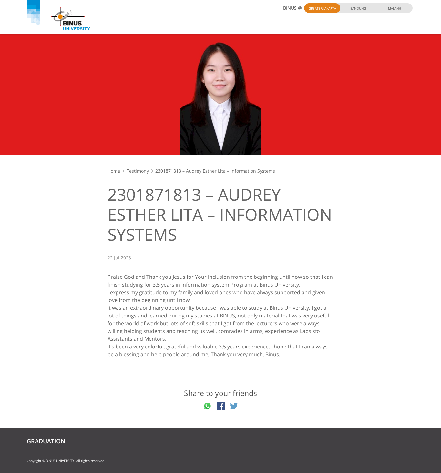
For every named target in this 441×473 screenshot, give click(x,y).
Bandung (358, 8)
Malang (394, 8)
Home (114, 171)
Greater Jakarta (322, 8)
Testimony (138, 171)
